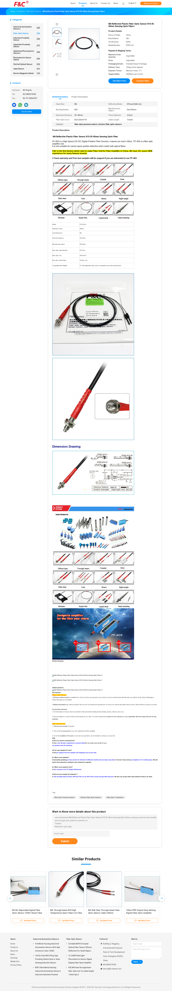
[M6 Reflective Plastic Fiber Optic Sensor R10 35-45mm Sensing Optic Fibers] (84, 44)
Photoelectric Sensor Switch (26, 59)
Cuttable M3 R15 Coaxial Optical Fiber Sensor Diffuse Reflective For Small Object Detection (80, 948)
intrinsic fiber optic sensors (90, 797)
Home (12, 944)
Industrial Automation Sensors (26, 28)
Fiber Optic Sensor (26, 33)
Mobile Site (14, 961)
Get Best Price (119, 81)
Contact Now (26, 112)
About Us (14, 951)
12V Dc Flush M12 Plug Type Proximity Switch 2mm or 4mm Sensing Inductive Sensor (47, 959)
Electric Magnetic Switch (26, 73)
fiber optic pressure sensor (64, 797)
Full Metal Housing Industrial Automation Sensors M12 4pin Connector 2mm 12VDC (47, 947)
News (12, 954)
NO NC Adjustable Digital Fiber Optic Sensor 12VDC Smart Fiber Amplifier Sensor (27, 913)
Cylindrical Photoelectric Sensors (26, 52)
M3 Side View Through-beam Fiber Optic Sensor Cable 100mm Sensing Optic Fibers (104, 913)
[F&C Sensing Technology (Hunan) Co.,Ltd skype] (26, 105)
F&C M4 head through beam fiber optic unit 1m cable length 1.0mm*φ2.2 (81, 971)
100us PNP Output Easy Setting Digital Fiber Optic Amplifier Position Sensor (141, 913)
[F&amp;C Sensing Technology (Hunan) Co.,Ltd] (21, 4)
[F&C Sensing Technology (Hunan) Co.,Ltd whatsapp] (20, 105)
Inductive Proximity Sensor (26, 39)
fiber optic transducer (115, 797)
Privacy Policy (16, 965)
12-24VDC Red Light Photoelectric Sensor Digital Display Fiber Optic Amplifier (80, 959)
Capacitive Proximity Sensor (26, 45)
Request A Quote (151, 3)
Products (14, 947)
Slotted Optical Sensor (26, 64)
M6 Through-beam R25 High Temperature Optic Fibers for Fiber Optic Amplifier (66, 913)
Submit (65, 841)
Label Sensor (26, 69)
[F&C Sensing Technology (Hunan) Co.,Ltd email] (14, 105)
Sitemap (13, 958)
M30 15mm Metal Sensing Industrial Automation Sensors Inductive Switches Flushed (48, 971)
